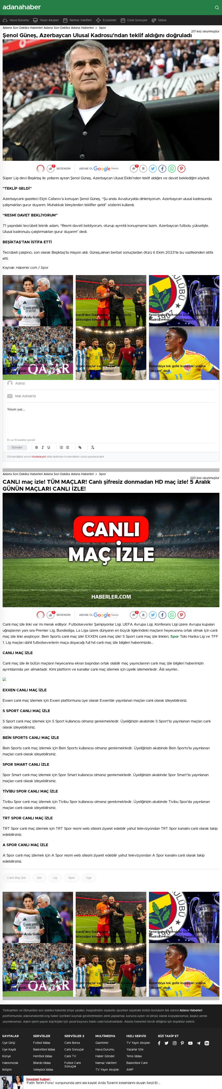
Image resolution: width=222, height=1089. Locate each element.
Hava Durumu (19, 20)
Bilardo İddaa (42, 1063)
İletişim (7, 1069)
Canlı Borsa (72, 1042)
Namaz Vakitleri (81, 20)
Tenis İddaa (134, 1056)
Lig (55, 877)
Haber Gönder (105, 1056)
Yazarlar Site (135, 1049)
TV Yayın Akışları (107, 1069)
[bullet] (67, 447)
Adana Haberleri (191, 1010)
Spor (102, 27)
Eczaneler (109, 20)
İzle (39, 877)
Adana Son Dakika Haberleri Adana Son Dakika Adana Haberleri (48, 27)
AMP (129, 1069)
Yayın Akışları (49, 20)
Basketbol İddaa (44, 1049)
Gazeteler (102, 1042)
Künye (6, 1056)
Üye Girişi (8, 1042)
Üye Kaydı (9, 1049)
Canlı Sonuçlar (137, 20)
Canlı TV (70, 1056)
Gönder (17, 447)
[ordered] (61, 447)
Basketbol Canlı (137, 1063)
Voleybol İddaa (43, 1069)
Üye (88, 877)
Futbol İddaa (41, 1042)
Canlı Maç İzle (16, 877)
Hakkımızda (10, 1063)
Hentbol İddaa (42, 1056)
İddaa (162, 20)
